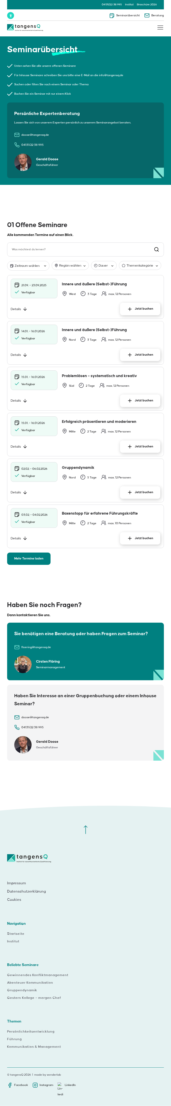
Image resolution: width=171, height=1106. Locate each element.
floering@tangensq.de (36, 647)
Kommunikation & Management (34, 1047)
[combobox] (85, 249)
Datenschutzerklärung (26, 891)
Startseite (15, 934)
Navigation (16, 924)
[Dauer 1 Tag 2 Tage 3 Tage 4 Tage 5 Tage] (104, 266)
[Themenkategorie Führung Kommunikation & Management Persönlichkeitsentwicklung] (140, 266)
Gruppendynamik (22, 990)
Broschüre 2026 (147, 4)
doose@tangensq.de (35, 134)
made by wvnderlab (47, 1074)
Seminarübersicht (128, 15)
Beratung (157, 15)
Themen (14, 1021)
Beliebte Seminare (23, 965)
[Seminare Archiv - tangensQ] (25, 28)
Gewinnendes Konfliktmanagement (37, 975)
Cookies (14, 900)
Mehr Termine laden (28, 558)
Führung (14, 1039)
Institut (129, 4)
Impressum (16, 883)
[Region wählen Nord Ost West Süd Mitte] (70, 266)
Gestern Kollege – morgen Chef (34, 998)
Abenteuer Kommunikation (30, 983)
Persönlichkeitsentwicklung (31, 1031)
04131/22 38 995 (112, 4)
